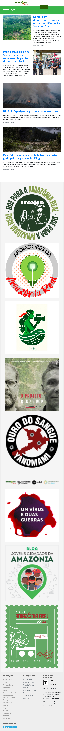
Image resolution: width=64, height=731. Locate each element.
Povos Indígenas (28, 682)
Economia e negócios (30, 690)
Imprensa (6, 716)
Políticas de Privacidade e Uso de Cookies (11, 694)
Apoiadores (7, 713)
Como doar (43, 7)
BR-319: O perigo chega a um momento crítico (30, 111)
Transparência (8, 685)
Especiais (26, 698)
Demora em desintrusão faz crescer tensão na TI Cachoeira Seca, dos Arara (47, 21)
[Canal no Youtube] (10, 727)
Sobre (5, 682)
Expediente (7, 705)
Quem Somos (7, 680)
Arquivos (6, 708)
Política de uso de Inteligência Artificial (10, 699)
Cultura (25, 693)
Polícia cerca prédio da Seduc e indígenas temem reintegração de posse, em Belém (16, 56)
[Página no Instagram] (13, 727)
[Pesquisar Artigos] (51, 7)
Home (5, 690)
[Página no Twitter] (7, 727)
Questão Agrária (28, 685)
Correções (6, 687)
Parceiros (6, 710)
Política (25, 687)
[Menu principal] (6, 3)
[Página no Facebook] (4, 727)
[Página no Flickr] (16, 727)
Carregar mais (32, 176)
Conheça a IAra (8, 702)
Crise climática (28, 695)
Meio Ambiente (28, 680)
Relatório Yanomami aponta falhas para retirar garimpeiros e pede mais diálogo (31, 157)
